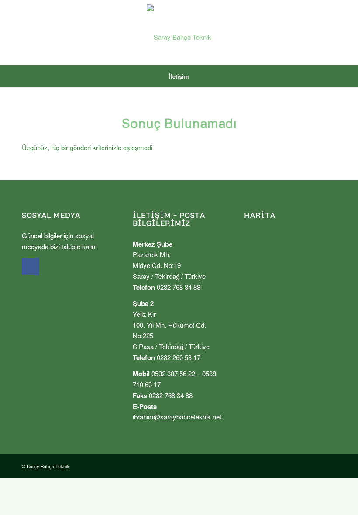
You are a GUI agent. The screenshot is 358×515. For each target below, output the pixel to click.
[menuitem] (179, 76)
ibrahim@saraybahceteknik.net (177, 416)
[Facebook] (30, 266)
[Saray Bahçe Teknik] (179, 32)
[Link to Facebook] (329, 32)
